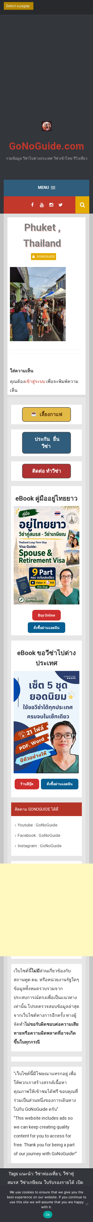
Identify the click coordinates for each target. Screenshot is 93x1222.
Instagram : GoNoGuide (40, 845)
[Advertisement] (46, 68)
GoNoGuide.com (46, 146)
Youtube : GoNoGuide (37, 824)
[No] (86, 1203)
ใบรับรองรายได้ (59, 1182)
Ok (48, 1215)
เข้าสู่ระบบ (35, 381)
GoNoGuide (46, 256)
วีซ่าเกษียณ (31, 1182)
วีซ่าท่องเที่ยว (48, 1173)
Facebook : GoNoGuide (39, 835)
